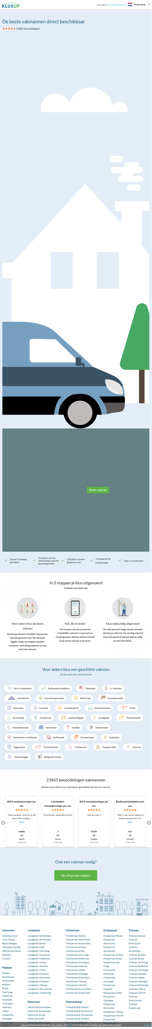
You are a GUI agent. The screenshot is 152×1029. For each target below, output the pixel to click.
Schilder (76, 727)
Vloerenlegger (21, 756)
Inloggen (101, 5)
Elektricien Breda (36, 1014)
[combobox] (139, 4)
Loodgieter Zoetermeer (39, 992)
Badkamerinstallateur (59, 688)
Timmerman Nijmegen (76, 973)
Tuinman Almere (137, 935)
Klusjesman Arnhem (113, 954)
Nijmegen (7, 1018)
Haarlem (6, 1007)
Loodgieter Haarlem (38, 966)
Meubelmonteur (20, 727)
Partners (6, 954)
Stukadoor (114, 737)
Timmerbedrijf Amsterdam (79, 1014)
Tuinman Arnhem (137, 954)
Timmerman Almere (75, 935)
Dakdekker (23, 698)
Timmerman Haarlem (76, 966)
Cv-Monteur (115, 688)
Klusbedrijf (18, 717)
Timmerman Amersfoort (77, 939)
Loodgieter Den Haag (38, 950)
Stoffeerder (59, 737)
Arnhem (6, 984)
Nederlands (140, 4)
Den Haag (7, 992)
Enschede (7, 999)
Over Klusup (8, 939)
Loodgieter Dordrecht (39, 954)
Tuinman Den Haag (138, 962)
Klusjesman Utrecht (113, 1015)
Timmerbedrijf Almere (76, 1007)
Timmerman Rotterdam (77, 977)
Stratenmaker (87, 737)
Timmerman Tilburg (75, 981)
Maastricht (8, 1014)
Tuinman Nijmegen (138, 981)
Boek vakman (98, 490)
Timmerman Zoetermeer (78, 992)
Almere (6, 973)
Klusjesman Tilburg (113, 1011)
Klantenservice (9, 935)
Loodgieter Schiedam (38, 981)
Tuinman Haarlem (138, 973)
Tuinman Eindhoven (138, 966)
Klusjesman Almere (113, 935)
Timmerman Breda (75, 950)
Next (147, 821)
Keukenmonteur (102, 707)
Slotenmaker (101, 727)
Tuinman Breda (136, 958)
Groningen (7, 1003)
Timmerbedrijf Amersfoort (79, 1011)
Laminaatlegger (76, 717)
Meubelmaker (133, 717)
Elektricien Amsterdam (39, 1011)
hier (70, 1025)
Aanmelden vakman (116, 5)
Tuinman (136, 747)
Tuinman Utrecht (137, 992)
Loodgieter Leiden (37, 969)
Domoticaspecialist (54, 698)
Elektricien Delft (36, 1018)
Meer (21, 821)
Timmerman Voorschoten (78, 988)
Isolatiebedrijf (71, 707)
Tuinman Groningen (138, 969)
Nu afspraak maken (75, 875)
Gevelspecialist (115, 698)
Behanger (91, 688)
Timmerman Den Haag (77, 954)
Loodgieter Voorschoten (40, 988)
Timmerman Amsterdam (77, 943)
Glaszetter (18, 707)
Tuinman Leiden (136, 977)
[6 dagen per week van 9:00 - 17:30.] (22, 4)
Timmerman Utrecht (75, 985)
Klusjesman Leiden (112, 992)
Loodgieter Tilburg (37, 985)
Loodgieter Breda (36, 943)
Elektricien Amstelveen (39, 1007)
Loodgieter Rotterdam (39, 977)
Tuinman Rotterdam (139, 985)
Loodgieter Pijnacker (38, 973)
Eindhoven (7, 995)
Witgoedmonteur (53, 756)
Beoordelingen (9, 943)
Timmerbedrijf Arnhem (77, 1018)
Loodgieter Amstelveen (39, 935)
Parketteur (51, 727)
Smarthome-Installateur (25, 737)
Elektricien (85, 698)
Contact (6, 958)
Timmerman (80, 747)
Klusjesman (45, 717)
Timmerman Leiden (75, 969)
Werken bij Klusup (11, 950)
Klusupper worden (11, 947)
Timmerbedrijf (50, 747)
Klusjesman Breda (112, 958)
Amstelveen (8, 976)
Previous (2, 821)
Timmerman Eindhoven (77, 958)
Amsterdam (8, 980)
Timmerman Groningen (77, 962)
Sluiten (147, 1025)
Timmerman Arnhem (75, 947)
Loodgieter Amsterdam (39, 939)
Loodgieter (104, 717)
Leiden (5, 1011)
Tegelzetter (19, 747)
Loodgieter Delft (36, 947)
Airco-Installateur (23, 688)
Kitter (132, 707)
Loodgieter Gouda (37, 962)
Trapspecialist (109, 747)
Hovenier (43, 707)
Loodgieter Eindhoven (39, 958)
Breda (5, 988)
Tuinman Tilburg (137, 988)
